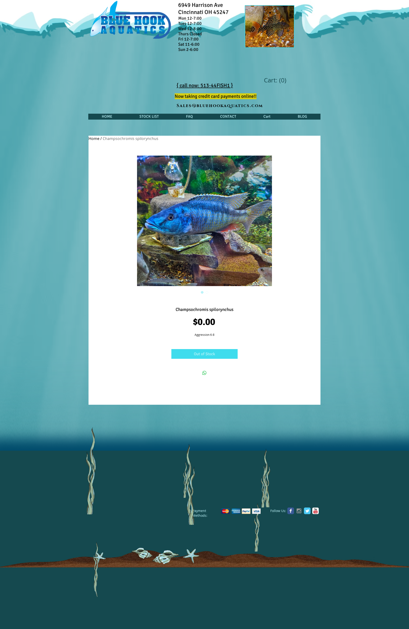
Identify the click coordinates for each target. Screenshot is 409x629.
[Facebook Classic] (290, 511)
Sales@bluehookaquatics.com (220, 106)
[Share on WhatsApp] (204, 373)
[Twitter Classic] (307, 511)
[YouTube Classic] (315, 511)
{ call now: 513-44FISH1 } (205, 85)
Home (94, 138)
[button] (149, 117)
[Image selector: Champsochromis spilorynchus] (202, 292)
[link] (275, 80)
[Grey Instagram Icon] (299, 511)
